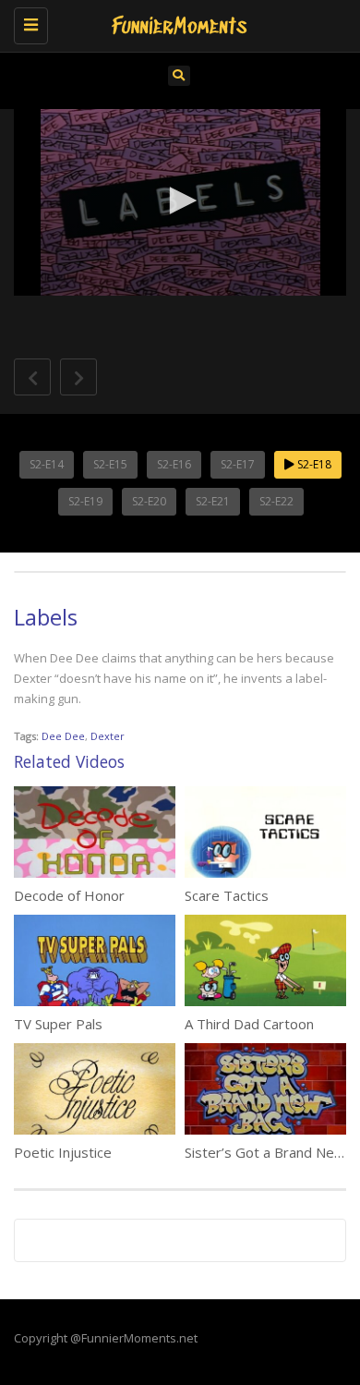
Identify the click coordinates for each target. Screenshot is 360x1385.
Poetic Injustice (63, 1152)
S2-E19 (85, 501)
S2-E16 (174, 464)
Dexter (107, 736)
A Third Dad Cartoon (249, 1023)
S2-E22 (276, 501)
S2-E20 (149, 501)
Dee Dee (63, 736)
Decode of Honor (69, 895)
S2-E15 (110, 464)
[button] (180, 200)
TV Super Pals (58, 1023)
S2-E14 (47, 464)
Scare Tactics (227, 895)
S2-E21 (213, 501)
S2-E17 (238, 464)
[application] (180, 203)
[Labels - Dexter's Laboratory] (175, 23)
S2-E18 (312, 464)
